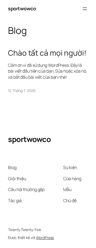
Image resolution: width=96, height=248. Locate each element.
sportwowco (22, 8)
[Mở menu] (85, 9)
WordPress (45, 237)
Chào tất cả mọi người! (47, 53)
